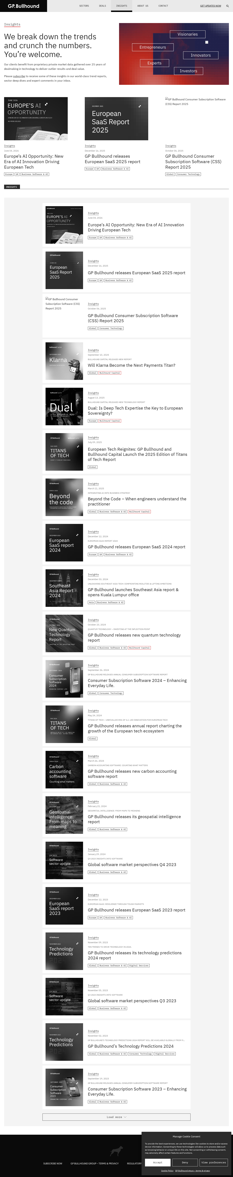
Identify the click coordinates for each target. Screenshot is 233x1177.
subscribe (19, 76)
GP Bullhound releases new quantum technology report (134, 637)
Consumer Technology (188, 174)
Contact (163, 5)
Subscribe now (52, 1163)
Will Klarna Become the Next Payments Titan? (131, 365)
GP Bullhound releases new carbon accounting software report (132, 773)
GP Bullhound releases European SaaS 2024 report (136, 547)
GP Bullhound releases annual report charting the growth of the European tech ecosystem (135, 728)
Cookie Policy (167, 1170)
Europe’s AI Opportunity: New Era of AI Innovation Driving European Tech (33, 161)
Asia (91, 602)
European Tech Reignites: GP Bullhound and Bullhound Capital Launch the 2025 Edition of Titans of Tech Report (137, 454)
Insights (121, 5)
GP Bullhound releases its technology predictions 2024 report (135, 955)
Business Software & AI (35, 174)
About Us (142, 5)
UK (17, 174)
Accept (157, 1162)
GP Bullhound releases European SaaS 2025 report (112, 158)
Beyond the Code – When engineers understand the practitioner (137, 501)
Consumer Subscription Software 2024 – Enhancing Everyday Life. (137, 682)
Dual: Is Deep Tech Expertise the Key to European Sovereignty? (135, 410)
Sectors (84, 5)
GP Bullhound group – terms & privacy (192, 1170)
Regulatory (134, 1163)
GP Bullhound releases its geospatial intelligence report (134, 819)
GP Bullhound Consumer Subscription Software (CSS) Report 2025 (193, 161)
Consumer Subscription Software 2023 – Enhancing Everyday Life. (137, 1091)
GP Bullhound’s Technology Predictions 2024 (131, 1046)
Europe (8, 174)
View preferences (213, 1162)
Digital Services (138, 965)
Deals (102, 5)
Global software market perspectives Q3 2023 (132, 1000)
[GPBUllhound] (23, 6)
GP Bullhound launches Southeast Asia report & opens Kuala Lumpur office (133, 592)
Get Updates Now (210, 5)
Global (170, 174)
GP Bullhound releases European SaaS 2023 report (136, 910)
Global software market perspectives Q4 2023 (132, 864)
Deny (185, 1162)
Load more (114, 1117)
